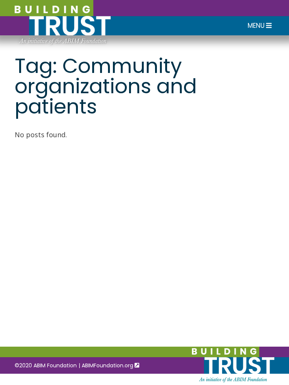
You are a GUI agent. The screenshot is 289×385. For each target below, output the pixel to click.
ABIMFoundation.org (108, 365)
